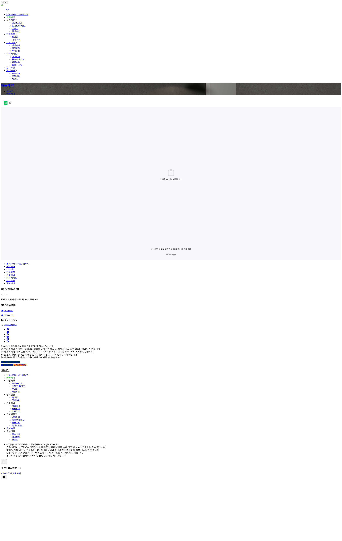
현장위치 (16, 31)
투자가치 (16, 51)
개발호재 (16, 45)
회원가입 (16, 473)
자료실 (15, 79)
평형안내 (16, 56)
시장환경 (16, 48)
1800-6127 (9, 315)
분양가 (15, 28)
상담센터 (16, 76)
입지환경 (10, 34)
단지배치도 (12, 54)
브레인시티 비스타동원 (17, 14)
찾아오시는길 (10, 325)
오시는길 (10, 68)
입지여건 (16, 40)
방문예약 (10, 17)
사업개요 (10, 20)
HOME (9, 91)
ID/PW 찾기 (6, 473)
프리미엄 (10, 42)
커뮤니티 (16, 62)
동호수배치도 (18, 59)
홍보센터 (10, 70)
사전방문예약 (19, 365)
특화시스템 (17, 65)
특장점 (15, 37)
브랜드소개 (17, 23)
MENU (4, 2)
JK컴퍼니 (8, 310)
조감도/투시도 (18, 26)
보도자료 (16, 73)
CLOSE (5, 370)
